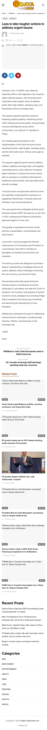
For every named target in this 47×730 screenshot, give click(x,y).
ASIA (4, 659)
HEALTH (5, 674)
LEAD (5, 18)
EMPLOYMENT (8, 664)
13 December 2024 (16, 33)
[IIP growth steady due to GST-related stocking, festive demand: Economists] (23, 426)
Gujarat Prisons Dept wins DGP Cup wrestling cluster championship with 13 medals (23, 610)
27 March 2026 (9, 483)
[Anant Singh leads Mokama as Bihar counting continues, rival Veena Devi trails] (23, 390)
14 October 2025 (9, 519)
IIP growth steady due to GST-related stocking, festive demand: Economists (22, 441)
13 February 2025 (10, 591)
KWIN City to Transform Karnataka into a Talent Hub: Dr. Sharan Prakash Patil (22, 586)
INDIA (5, 399)
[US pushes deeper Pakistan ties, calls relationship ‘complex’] (23, 462)
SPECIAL (5, 694)
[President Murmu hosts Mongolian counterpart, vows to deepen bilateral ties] (23, 498)
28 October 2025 (9, 447)
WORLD (13, 18)
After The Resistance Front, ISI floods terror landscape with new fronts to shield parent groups (21, 618)
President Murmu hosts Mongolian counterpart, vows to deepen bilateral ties (22, 514)
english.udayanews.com (29, 720)
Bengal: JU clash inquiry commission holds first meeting (20, 643)
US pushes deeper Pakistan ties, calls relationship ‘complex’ (18, 478)
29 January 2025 (10, 555)
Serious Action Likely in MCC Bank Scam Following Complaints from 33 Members (20, 550)
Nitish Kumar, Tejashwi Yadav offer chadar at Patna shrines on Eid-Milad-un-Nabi (22, 626)
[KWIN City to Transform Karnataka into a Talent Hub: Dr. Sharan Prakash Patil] (23, 571)
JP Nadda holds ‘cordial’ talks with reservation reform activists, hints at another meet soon (23, 635)
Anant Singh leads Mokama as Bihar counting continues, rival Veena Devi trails (22, 405)
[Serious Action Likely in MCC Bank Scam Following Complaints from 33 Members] (23, 535)
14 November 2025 (10, 410)
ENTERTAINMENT (9, 669)
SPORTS (5, 699)
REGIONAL (6, 689)
